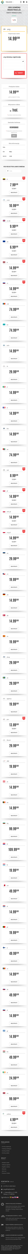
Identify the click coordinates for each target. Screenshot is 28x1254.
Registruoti (14, 192)
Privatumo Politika (6, 1173)
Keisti (14, 135)
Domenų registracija (6, 1146)
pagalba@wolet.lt (8, 1189)
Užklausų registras (6, 1164)
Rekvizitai (4, 1169)
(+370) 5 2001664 (9, 1186)
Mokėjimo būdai (5, 1162)
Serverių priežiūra (6, 1150)
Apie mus (4, 1171)
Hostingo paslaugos (6, 1148)
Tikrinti (20, 73)
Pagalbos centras (6, 1166)
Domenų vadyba (5, 1153)
